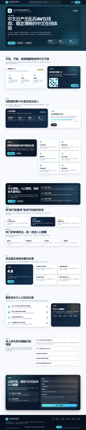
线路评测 (65, 315)
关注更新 (75, 10)
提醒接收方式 (44, 389)
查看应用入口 (11, 43)
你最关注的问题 (44, 394)
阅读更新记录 (20, 201)
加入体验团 (10, 281)
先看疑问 (19, 153)
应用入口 (57, 418)
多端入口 (75, 315)
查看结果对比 (11, 153)
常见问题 (73, 418)
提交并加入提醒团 (59, 405)
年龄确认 (43, 378)
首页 (72, 2)
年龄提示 (60, 315)
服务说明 (62, 418)
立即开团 (77, 2)
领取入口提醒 (75, 85)
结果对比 (70, 315)
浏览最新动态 (28, 43)
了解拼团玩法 (20, 43)
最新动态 (67, 418)
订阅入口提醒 (11, 201)
